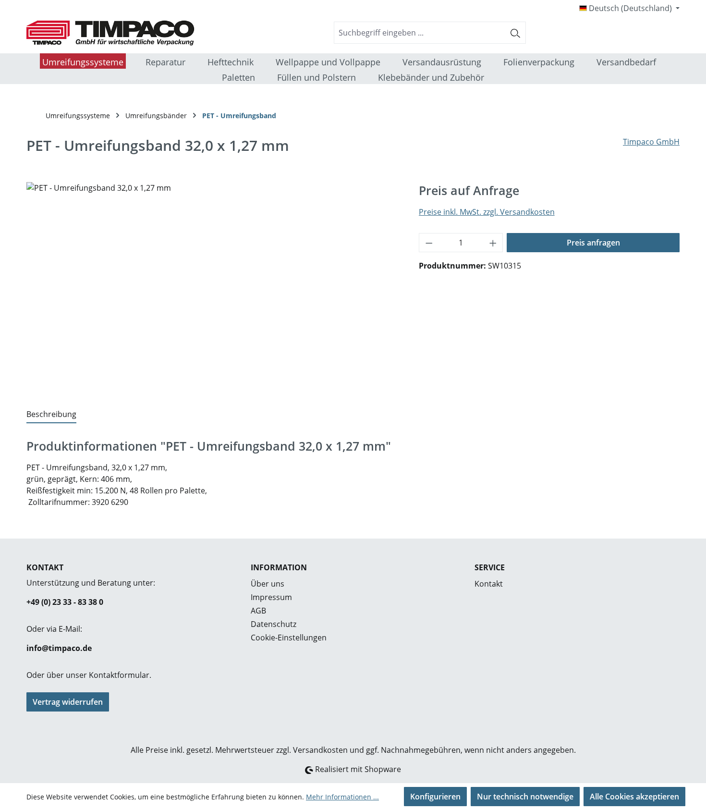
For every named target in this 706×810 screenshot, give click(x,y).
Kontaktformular (119, 675)
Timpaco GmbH (651, 141)
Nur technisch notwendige (525, 796)
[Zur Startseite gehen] (98, 33)
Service (490, 567)
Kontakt (489, 583)
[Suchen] (515, 33)
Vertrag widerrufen (68, 702)
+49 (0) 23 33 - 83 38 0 (64, 602)
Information (279, 567)
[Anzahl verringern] (429, 242)
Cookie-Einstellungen (289, 637)
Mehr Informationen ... (342, 796)
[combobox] (420, 33)
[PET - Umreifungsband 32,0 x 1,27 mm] (212, 285)
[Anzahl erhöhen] (493, 242)
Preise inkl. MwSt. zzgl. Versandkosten (487, 212)
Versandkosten (320, 750)
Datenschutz (273, 624)
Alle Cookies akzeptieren (634, 796)
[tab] (51, 414)
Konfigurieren (435, 796)
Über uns (267, 583)
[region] (213, 285)
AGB (258, 610)
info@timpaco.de (59, 648)
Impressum (271, 597)
